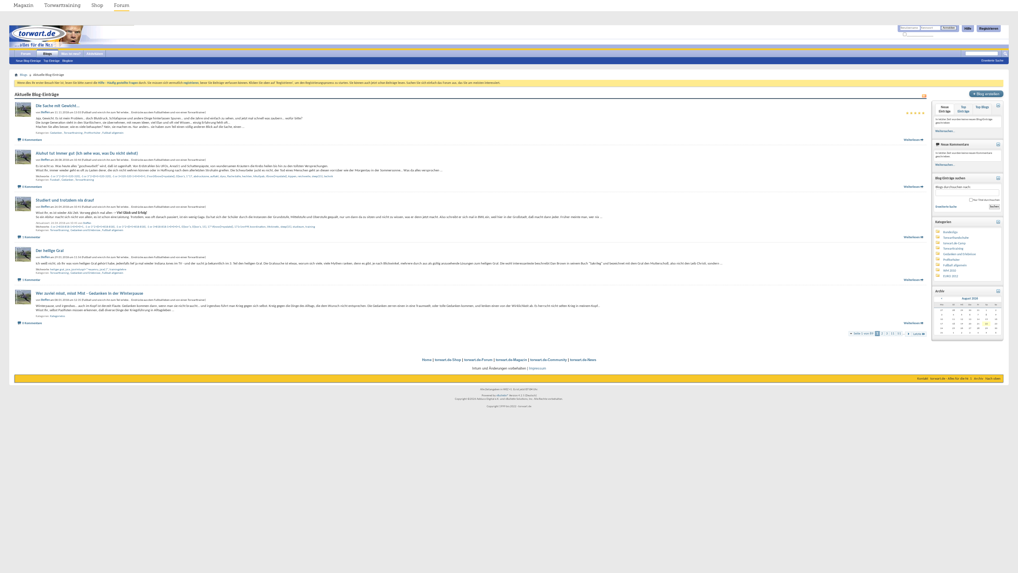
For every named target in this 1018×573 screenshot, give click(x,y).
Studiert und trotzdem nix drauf (65, 200)
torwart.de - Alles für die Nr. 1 (951, 378)
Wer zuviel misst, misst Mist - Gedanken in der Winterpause (89, 294)
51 (899, 333)
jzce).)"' (104, 269)
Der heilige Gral (50, 251)
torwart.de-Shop (448, 360)
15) (204, 226)
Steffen (87, 223)
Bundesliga (950, 232)
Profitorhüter (92, 133)
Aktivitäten (94, 54)
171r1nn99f (241, 226)
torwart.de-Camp (954, 243)
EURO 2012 (950, 276)
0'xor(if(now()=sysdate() (161, 176)
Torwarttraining (62, 5)
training (310, 226)
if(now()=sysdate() (276, 176)
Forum (121, 5)
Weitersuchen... (945, 131)
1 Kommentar (31, 237)
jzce (67, 269)
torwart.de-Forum (478, 360)
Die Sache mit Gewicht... (58, 106)
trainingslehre (117, 269)
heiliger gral (57, 269)
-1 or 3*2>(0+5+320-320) (65, 176)
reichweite (304, 176)
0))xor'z (180, 176)
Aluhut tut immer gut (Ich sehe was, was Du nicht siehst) (87, 153)
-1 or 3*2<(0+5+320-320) (96, 176)
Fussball (55, 180)
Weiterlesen (912, 140)
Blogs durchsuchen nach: (953, 187)
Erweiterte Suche (992, 60)
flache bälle (234, 176)
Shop (97, 5)
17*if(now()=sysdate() (220, 226)
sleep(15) (317, 176)
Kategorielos (57, 316)
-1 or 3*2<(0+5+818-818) (131, 226)
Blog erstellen (986, 94)
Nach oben (993, 378)
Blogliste (67, 60)
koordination (258, 226)
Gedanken (56, 133)
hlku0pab (259, 176)
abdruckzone (201, 176)
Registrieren (988, 29)
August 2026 (970, 298)
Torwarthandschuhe (956, 238)
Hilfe (967, 29)
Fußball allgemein (113, 133)
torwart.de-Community (548, 360)
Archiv (978, 378)
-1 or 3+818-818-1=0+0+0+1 (163, 226)
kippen (292, 176)
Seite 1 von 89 (864, 333)
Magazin (23, 5)
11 (892, 333)
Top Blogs (982, 107)
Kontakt (922, 378)
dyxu (223, 176)
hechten (247, 176)
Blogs (47, 54)
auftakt (214, 176)
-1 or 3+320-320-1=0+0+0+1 (129, 176)
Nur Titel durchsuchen (986, 200)
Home (427, 360)
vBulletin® (502, 395)
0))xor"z (186, 226)
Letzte (917, 334)
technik (328, 176)
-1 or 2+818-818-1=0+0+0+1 (67, 226)
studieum (298, 226)
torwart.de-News (583, 360)
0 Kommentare (32, 140)
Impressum (537, 368)
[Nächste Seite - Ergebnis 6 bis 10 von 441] (908, 334)
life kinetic (273, 226)
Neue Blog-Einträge (28, 60)
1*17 (189, 176)
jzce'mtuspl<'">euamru (84, 269)
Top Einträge (51, 60)
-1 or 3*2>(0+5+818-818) (100, 226)
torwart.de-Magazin (511, 360)
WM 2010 (949, 270)
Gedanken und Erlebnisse (85, 230)
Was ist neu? (71, 54)
